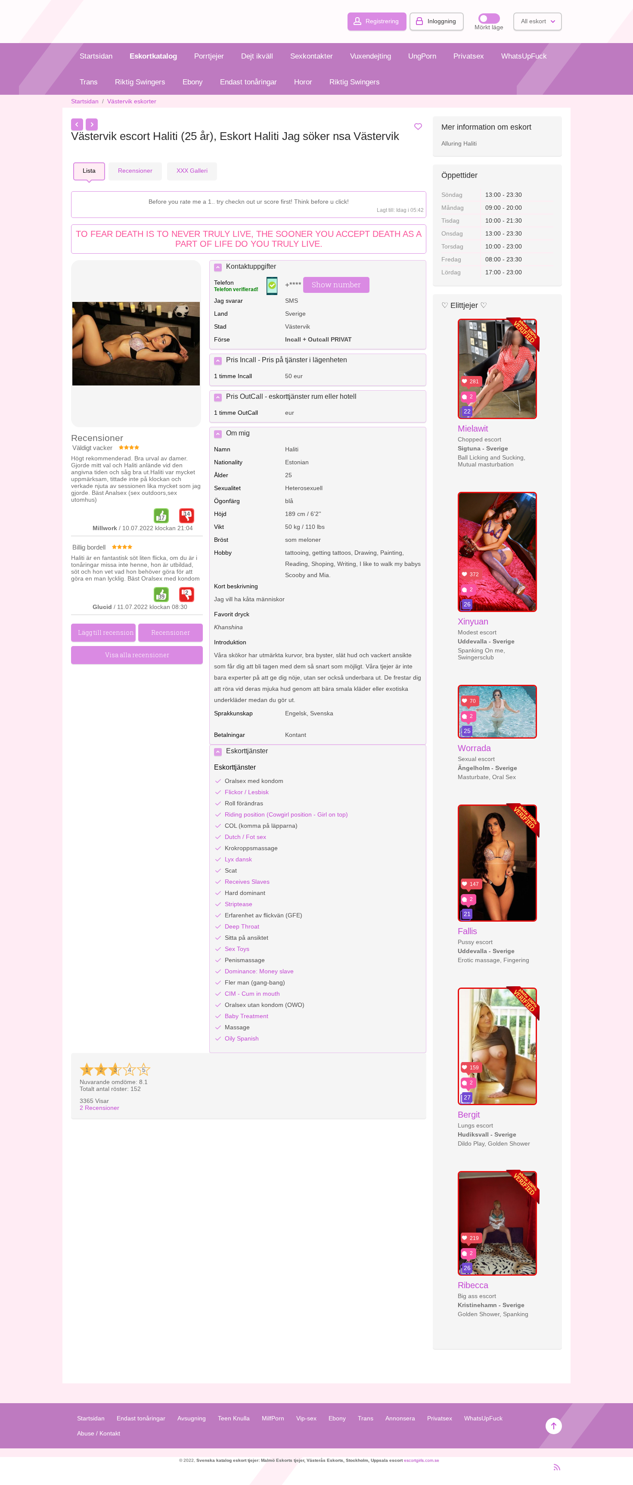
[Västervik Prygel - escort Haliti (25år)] (136, 344)
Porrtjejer (209, 56)
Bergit (469, 1114)
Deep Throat (242, 926)
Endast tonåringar (248, 82)
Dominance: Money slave (259, 971)
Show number (336, 284)
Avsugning (191, 1418)
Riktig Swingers (140, 82)
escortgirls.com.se (421, 1460)
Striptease (238, 904)
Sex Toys (237, 948)
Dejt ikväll (257, 56)
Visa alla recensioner (137, 655)
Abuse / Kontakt (98, 1433)
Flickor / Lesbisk (247, 792)
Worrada (474, 748)
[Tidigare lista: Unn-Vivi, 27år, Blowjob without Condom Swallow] (77, 124)
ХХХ (192, 170)
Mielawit (473, 428)
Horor (303, 82)
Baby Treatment (246, 1016)
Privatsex (468, 56)
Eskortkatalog (153, 56)
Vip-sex (306, 1418)
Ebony (193, 82)
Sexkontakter (311, 56)
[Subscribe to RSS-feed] (554, 1471)
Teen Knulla (234, 1418)
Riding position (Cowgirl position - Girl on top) (286, 814)
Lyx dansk (238, 859)
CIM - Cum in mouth (252, 993)
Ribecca (473, 1285)
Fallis (467, 931)
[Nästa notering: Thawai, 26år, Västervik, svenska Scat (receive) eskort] (92, 124)
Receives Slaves (247, 881)
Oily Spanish (242, 1038)
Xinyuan (473, 621)
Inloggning (442, 21)
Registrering (382, 21)
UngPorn (422, 56)
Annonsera (400, 1418)
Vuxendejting (370, 56)
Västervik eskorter (131, 101)
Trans (89, 82)
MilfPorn (273, 1418)
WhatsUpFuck (524, 56)
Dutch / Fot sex (245, 836)
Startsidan (96, 56)
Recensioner (99, 1107)
